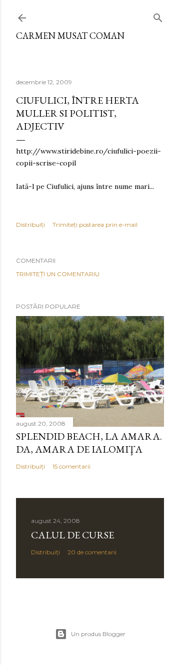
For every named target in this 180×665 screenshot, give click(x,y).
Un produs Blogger (98, 634)
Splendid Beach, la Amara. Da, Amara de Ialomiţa (89, 443)
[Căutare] (158, 15)
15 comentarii (71, 466)
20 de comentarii (92, 552)
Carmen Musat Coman (70, 35)
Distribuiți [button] (30, 224)
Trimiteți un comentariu (58, 274)
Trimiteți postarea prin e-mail (95, 224)
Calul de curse (72, 534)
